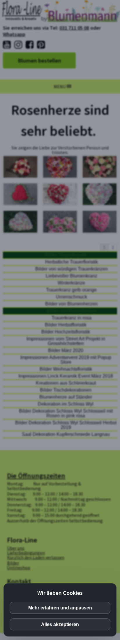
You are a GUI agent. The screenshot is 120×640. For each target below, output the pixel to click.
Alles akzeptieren (60, 624)
